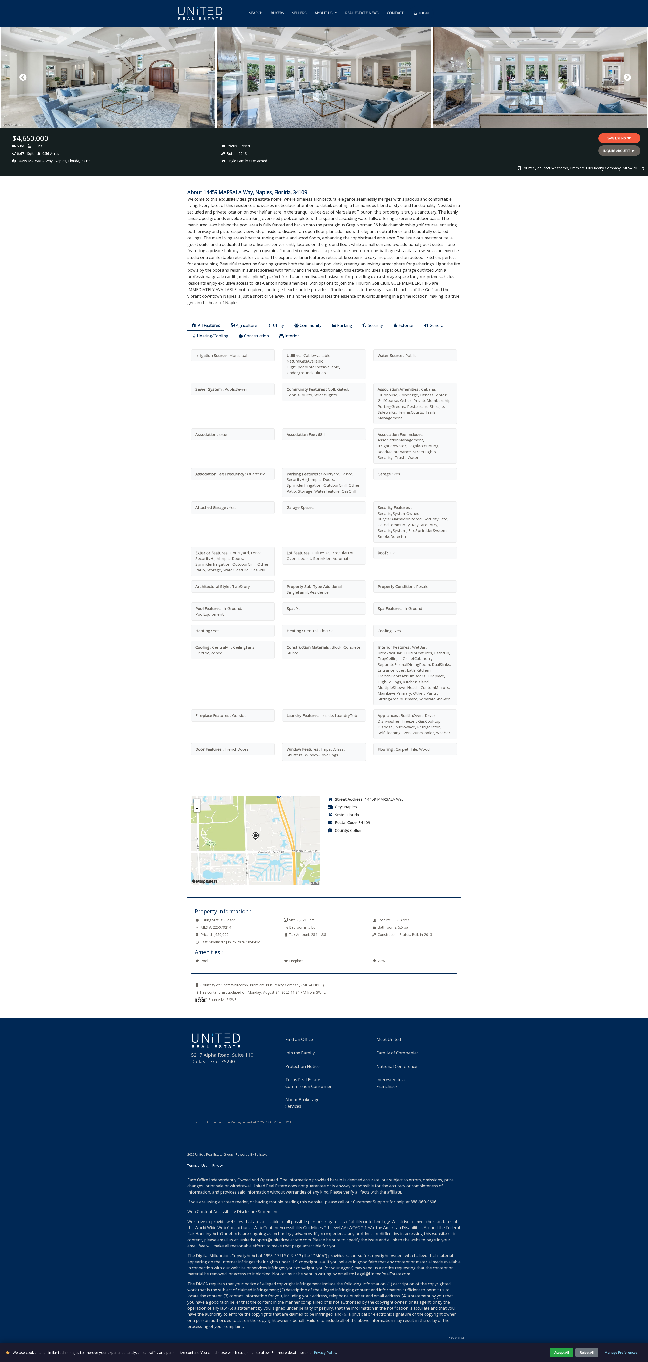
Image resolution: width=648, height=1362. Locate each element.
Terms (315, 883)
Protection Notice (302, 1066)
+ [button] (197, 802)
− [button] (197, 808)
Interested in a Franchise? (390, 1083)
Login (423, 13)
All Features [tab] (208, 325)
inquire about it (617, 150)
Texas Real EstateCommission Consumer (308, 1083)
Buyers (277, 12)
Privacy (217, 1165)
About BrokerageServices (302, 1103)
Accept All (561, 1352)
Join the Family (300, 1053)
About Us (324, 12)
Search (255, 12)
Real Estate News (362, 12)
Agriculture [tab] (246, 325)
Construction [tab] (256, 336)
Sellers (299, 12)
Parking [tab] (344, 325)
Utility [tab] (278, 325)
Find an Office (299, 1039)
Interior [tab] (292, 336)
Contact (395, 12)
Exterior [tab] (406, 325)
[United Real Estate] (200, 13)
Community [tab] (310, 325)
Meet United (388, 1039)
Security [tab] (375, 325)
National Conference (396, 1066)
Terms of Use (197, 1165)
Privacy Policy (325, 1352)
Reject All (587, 1352)
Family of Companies (397, 1053)
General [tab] (437, 325)
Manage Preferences (621, 1352)
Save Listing (617, 138)
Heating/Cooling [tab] (212, 336)
